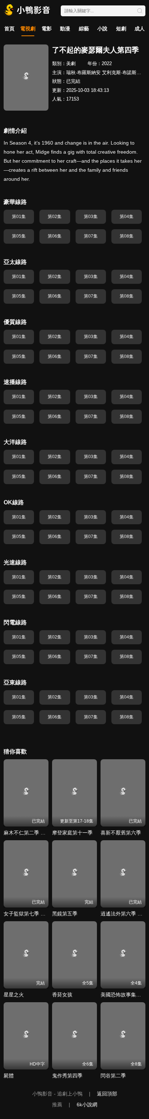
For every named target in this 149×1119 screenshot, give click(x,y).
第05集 (19, 236)
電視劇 (27, 28)
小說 (102, 28)
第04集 (126, 216)
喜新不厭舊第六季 (121, 833)
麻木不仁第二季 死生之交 (32, 833)
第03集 (91, 216)
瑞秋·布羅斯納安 (83, 72)
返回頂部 (107, 1094)
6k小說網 (87, 1104)
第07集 (91, 236)
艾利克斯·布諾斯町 (121, 72)
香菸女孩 (62, 995)
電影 (47, 28)
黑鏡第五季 (64, 914)
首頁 (9, 28)
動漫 (65, 28)
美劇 (71, 63)
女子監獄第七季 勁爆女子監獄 (37, 914)
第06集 (54, 236)
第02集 (54, 216)
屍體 (9, 1076)
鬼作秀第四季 (67, 1076)
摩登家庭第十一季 (72, 833)
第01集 (19, 216)
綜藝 (84, 28)
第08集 (126, 236)
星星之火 (14, 995)
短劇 (121, 28)
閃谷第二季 (113, 1076)
